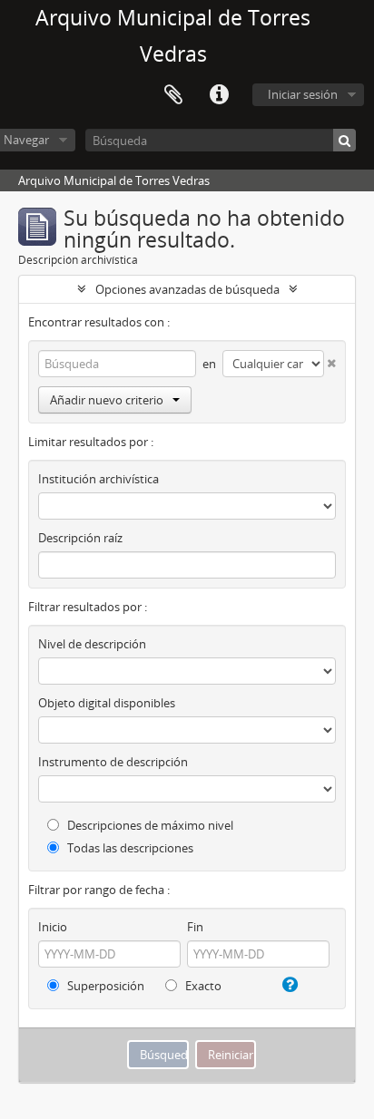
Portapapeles (173, 95)
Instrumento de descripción (113, 762)
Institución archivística (98, 479)
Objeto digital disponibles (106, 703)
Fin (195, 927)
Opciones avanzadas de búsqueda (187, 289)
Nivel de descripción (92, 644)
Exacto (201, 986)
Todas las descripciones (128, 848)
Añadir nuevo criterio (106, 400)
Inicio (52, 927)
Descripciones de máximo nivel (148, 825)
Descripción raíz (80, 538)
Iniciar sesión (303, 94)
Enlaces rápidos (218, 95)
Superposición (104, 986)
